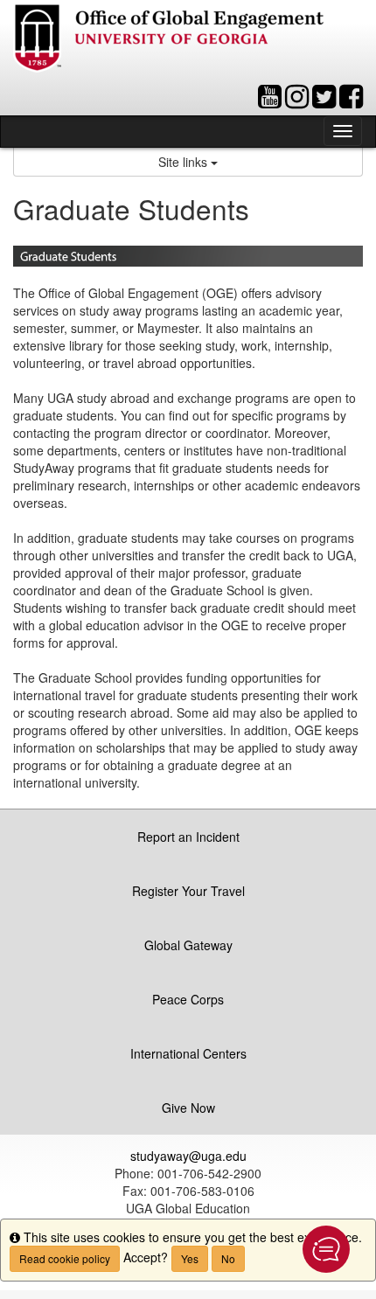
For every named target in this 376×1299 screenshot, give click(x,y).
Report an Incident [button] (188, 836)
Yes (189, 1258)
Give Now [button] (188, 1107)
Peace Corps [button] (188, 999)
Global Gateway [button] (188, 945)
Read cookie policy (64, 1258)
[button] (326, 1249)
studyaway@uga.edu (188, 1155)
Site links (184, 161)
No (228, 1258)
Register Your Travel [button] (188, 891)
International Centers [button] (188, 1053)
